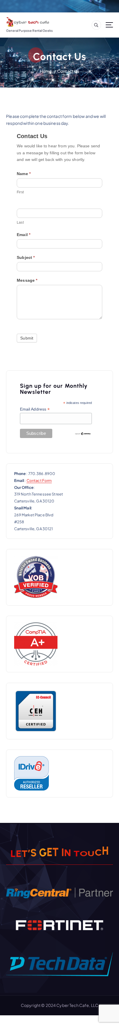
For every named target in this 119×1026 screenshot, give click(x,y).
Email (23, 234)
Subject (26, 257)
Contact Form (39, 480)
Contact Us (68, 71)
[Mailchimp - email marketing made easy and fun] (83, 433)
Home (46, 71)
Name (24, 173)
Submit (27, 338)
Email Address (35, 409)
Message (27, 280)
